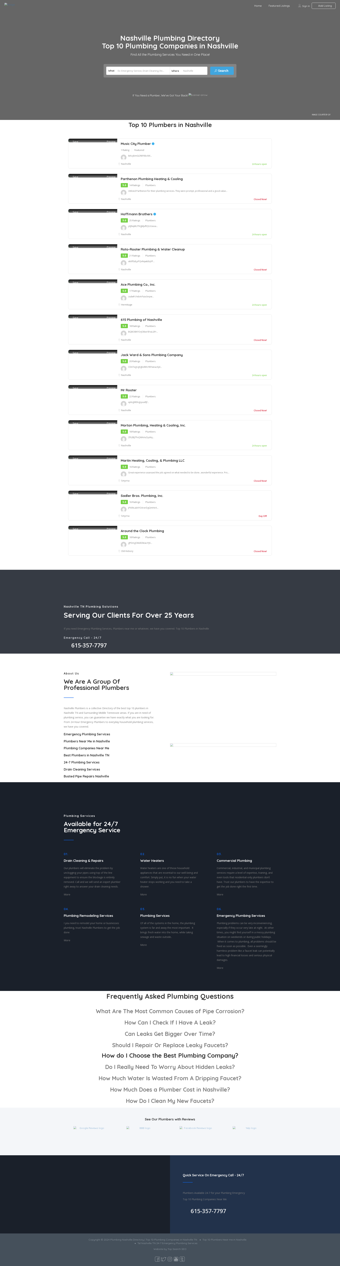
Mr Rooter (129, 390)
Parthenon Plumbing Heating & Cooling (152, 179)
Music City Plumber (136, 144)
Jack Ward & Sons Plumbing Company (152, 355)
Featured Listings (279, 5)
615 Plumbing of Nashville (141, 320)
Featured (139, 150)
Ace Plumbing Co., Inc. (138, 284)
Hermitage (126, 304)
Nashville (126, 163)
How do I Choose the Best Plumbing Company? (170, 1055)
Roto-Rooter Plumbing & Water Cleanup (153, 249)
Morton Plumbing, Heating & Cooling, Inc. (153, 425)
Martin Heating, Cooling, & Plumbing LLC (153, 460)
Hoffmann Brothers (137, 214)
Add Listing (325, 5)
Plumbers (150, 185)
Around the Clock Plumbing (142, 531)
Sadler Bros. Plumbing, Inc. (142, 496)
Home (258, 5)
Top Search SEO (177, 1249)
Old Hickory (127, 551)
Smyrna (125, 480)
